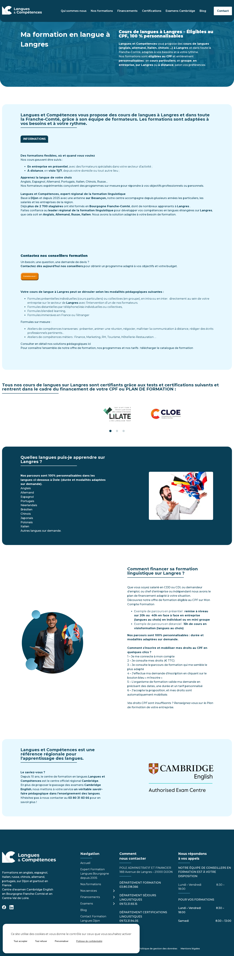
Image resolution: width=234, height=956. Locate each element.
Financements (127, 10)
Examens (86, 903)
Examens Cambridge (180, 10)
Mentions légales (190, 948)
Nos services (88, 890)
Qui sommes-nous (74, 10)
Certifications (151, 10)
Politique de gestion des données (158, 948)
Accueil (85, 863)
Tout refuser (41, 941)
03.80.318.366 (128, 886)
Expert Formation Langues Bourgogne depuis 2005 (94, 874)
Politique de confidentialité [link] (89, 941)
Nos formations (102, 10)
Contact (223, 10)
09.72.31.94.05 (128, 920)
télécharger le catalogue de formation (166, 348)
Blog (203, 10)
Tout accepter (20, 941)
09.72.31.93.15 (128, 904)
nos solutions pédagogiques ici (69, 343)
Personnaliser (61, 941)
